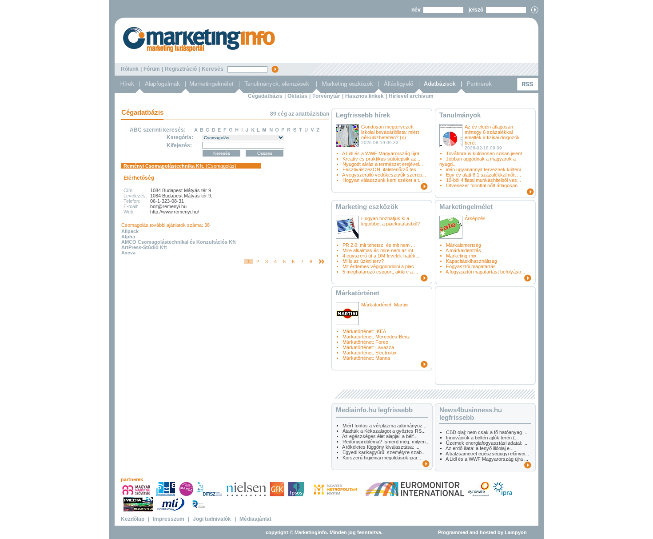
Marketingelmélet (466, 206)
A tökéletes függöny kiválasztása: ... (380, 447)
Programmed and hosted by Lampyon (482, 532)
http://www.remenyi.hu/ (174, 211)
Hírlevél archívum (411, 96)
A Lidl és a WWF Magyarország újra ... (383, 153)
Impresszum (168, 519)
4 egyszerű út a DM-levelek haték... (380, 255)
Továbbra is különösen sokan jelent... (486, 153)
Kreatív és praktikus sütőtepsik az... (381, 158)
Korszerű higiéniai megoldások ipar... (381, 457)
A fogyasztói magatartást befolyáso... (485, 271)
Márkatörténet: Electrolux (369, 352)
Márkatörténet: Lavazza (368, 347)
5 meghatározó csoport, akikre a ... (380, 271)
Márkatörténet (357, 293)
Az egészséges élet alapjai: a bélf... (380, 436)
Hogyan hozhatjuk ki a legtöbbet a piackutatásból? (390, 221)
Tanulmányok (460, 115)
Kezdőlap (132, 519)
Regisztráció (181, 69)
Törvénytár (326, 96)
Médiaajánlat (255, 519)
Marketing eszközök (367, 206)
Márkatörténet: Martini (384, 304)
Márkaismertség (463, 245)
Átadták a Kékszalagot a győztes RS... (384, 431)
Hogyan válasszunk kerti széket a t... (382, 180)
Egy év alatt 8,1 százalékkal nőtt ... (483, 174)
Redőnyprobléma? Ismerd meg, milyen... (386, 441)
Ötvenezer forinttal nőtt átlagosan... (484, 185)
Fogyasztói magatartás (471, 266)
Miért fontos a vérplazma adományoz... (384, 425)
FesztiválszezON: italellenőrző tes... (381, 169)
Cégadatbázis (265, 96)
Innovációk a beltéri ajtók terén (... (482, 437)
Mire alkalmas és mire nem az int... (379, 250)
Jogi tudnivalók (212, 519)
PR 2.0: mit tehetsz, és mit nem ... (378, 245)
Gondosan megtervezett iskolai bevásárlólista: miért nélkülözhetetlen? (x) (390, 132)
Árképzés (475, 218)
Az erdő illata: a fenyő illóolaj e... (480, 448)
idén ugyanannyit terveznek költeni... (485, 169)
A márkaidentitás (463, 250)
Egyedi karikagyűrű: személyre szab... (384, 452)
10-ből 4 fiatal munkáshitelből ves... (483, 180)
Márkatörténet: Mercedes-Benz (376, 336)
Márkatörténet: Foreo (365, 342)
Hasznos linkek (364, 96)
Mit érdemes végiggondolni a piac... (380, 266)
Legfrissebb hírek (363, 115)
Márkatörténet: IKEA (364, 331)
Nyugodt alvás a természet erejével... (382, 164)
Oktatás (297, 96)
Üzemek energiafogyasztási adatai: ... (486, 443)
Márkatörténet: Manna (366, 358)
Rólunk (130, 69)
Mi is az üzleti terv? (363, 261)
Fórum (151, 69)
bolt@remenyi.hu (168, 206)
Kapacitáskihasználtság (471, 261)
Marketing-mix (461, 255)
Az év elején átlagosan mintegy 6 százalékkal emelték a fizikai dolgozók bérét (492, 134)
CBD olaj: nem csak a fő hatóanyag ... (486, 432)
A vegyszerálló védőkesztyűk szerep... (384, 174)
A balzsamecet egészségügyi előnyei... (487, 453)
